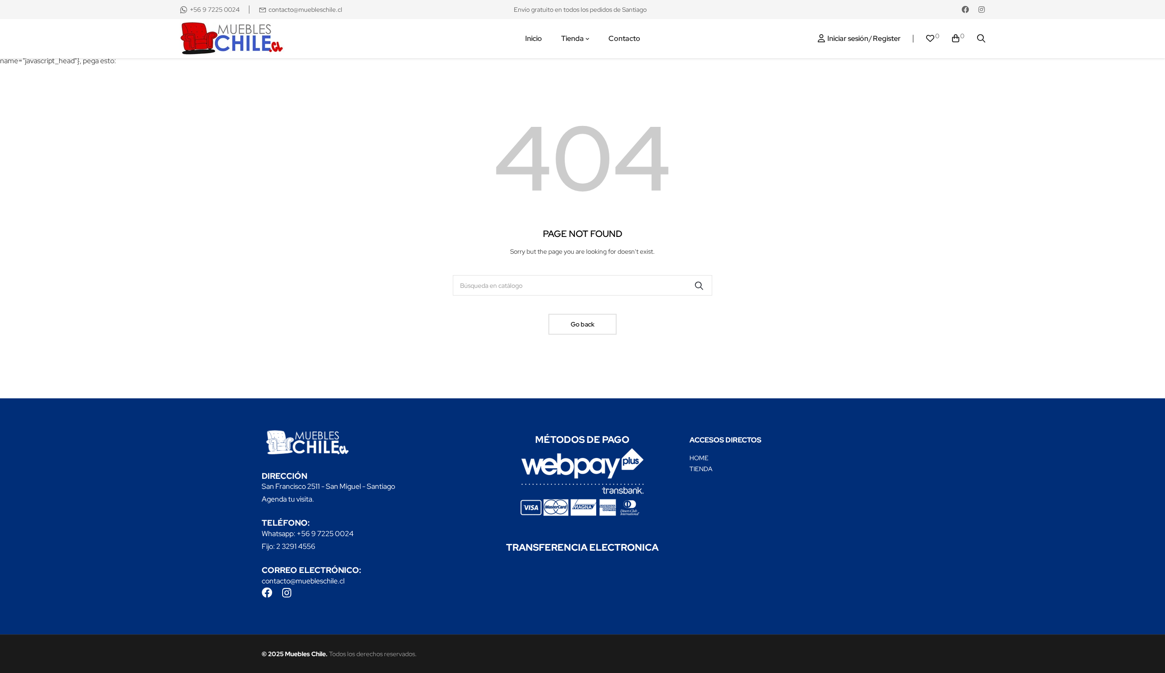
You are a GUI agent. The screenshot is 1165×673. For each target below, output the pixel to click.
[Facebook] (965, 9)
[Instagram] (981, 9)
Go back (582, 324)
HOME (699, 458)
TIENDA (701, 469)
